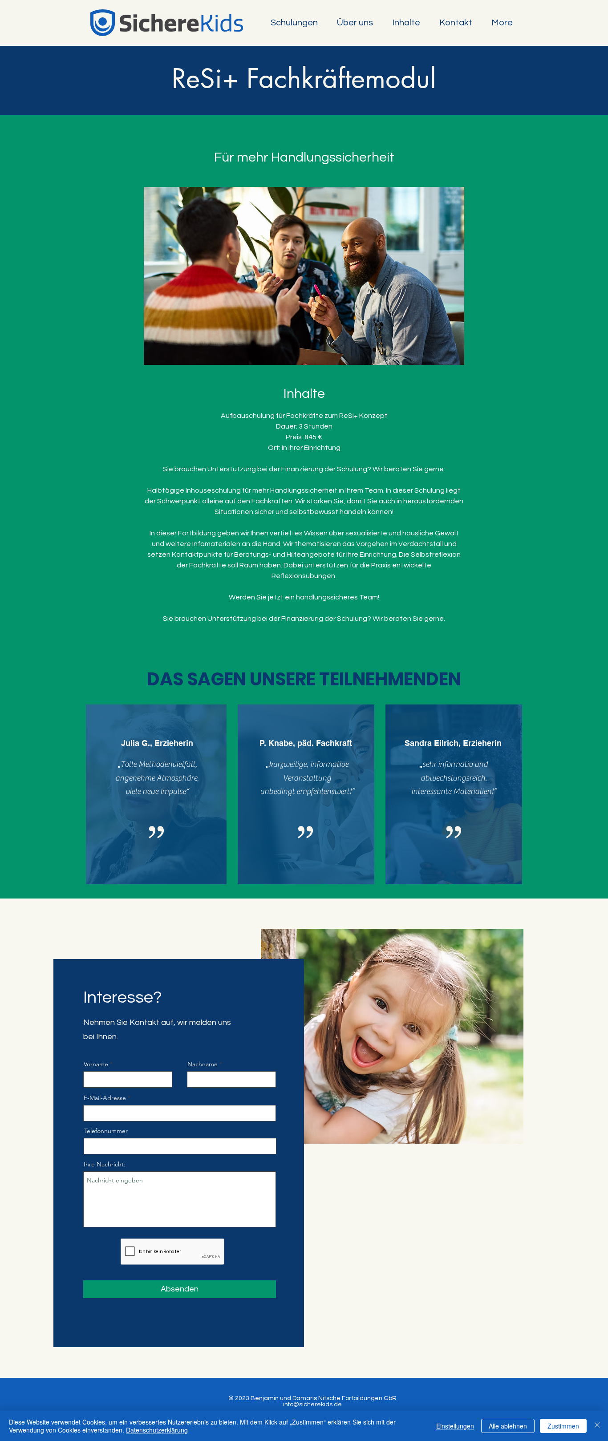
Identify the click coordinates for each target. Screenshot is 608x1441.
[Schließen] (597, 1426)
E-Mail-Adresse (105, 1098)
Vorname (96, 1064)
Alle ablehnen (508, 1425)
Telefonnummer (106, 1131)
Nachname (202, 1064)
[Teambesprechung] (304, 276)
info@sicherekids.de (312, 1404)
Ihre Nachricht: (105, 1164)
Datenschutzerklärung (157, 1429)
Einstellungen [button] (455, 1425)
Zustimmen (563, 1425)
